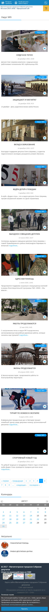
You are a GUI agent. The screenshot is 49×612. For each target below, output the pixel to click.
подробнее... (13, 245)
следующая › (21, 485)
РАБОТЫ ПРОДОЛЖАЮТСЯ (24, 323)
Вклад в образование (24, 144)
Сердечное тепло (24, 55)
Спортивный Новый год (24, 457)
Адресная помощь (24, 278)
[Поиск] (46, 2)
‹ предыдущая (17, 481)
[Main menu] (46, 8)
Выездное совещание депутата (24, 234)
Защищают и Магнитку (24, 99)
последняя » (34, 485)
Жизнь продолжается (24, 368)
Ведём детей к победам (24, 189)
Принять (24, 609)
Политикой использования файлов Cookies (17, 604)
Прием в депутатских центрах (21, 551)
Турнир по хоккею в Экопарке (24, 413)
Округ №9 (40, 32)
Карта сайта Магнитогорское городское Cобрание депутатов (26, 583)
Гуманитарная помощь (19, 543)
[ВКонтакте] (45, 48)
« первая (5, 481)
